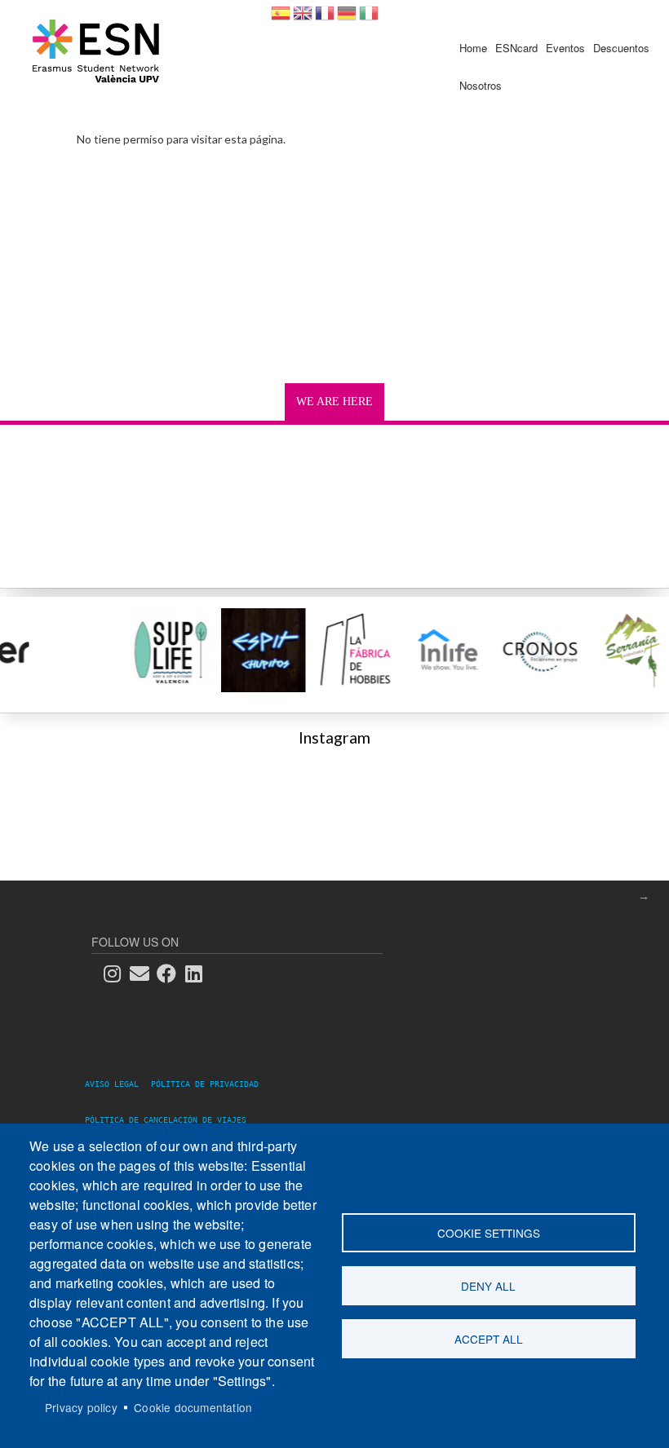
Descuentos (621, 47)
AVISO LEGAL (116, 1083)
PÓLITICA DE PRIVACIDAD (205, 1083)
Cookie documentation (193, 1407)
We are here (334, 401)
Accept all (488, 1339)
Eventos (565, 47)
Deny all (488, 1286)
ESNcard (516, 47)
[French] (324, 18)
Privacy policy (81, 1407)
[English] (302, 18)
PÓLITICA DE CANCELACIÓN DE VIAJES (165, 1119)
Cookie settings (488, 1233)
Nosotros (480, 85)
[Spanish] (280, 18)
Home (473, 47)
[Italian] (369, 18)
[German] (347, 18)
